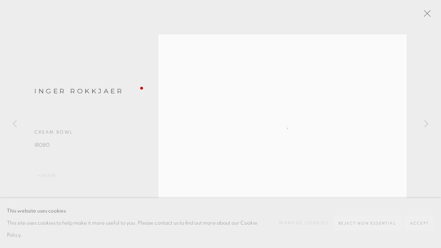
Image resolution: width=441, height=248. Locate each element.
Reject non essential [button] (367, 223)
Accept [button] (419, 223)
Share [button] (48, 175)
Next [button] (426, 124)
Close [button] (425, 15)
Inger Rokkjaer (79, 91)
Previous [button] (15, 124)
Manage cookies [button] (304, 223)
